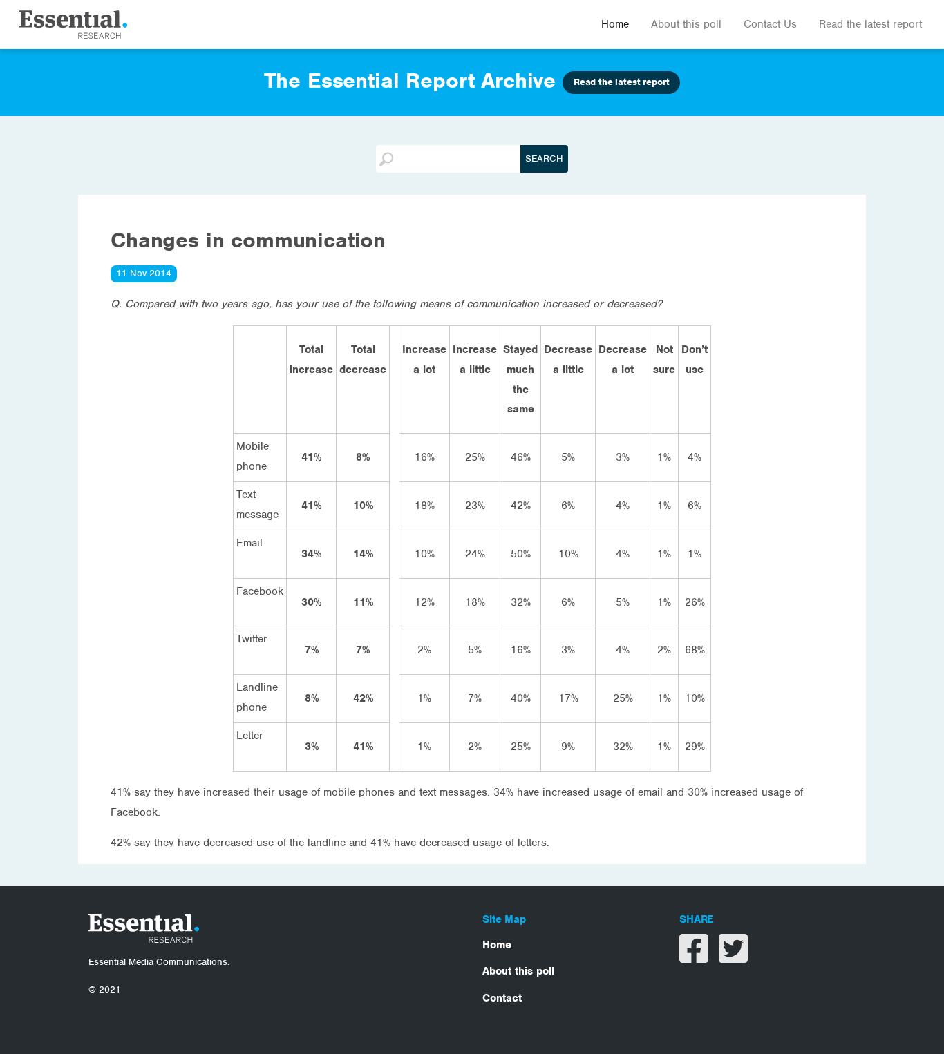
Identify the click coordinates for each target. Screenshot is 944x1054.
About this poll (686, 24)
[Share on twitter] (733, 957)
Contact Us (770, 24)
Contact (502, 998)
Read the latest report (870, 24)
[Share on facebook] (695, 957)
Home (615, 24)
